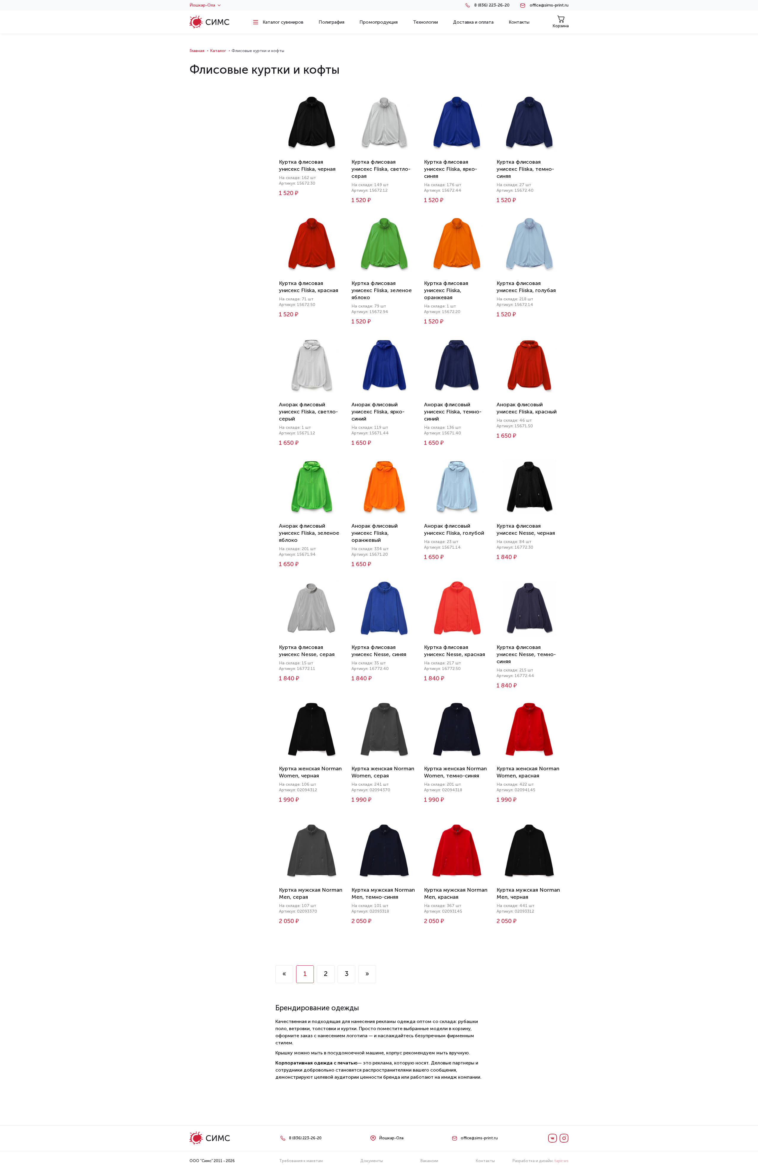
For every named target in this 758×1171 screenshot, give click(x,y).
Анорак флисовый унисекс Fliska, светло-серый (308, 411)
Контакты (485, 1161)
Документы (371, 1161)
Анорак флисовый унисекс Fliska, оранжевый (374, 533)
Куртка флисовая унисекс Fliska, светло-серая (380, 169)
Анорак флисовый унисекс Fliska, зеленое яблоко (309, 533)
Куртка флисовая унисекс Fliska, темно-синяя (525, 169)
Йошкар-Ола (202, 5)
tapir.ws (561, 1161)
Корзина (560, 26)
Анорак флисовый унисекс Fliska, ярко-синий (377, 411)
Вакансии (429, 1161)
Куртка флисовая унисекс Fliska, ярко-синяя (450, 169)
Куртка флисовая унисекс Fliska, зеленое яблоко (381, 290)
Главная (197, 50)
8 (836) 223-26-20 (492, 5)
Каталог (218, 50)
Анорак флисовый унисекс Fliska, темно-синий (452, 411)
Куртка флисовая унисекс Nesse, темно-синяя (526, 654)
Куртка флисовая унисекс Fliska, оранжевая (446, 290)
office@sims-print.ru (549, 5)
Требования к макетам (301, 1161)
